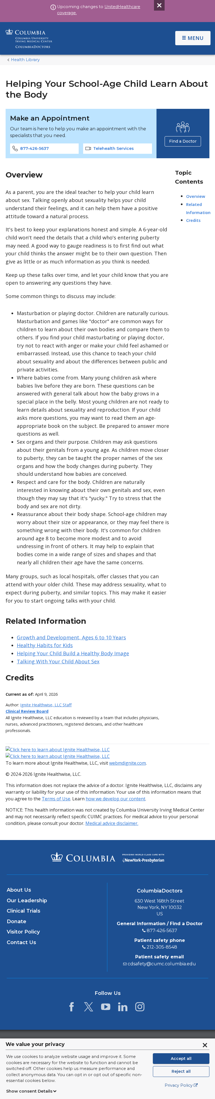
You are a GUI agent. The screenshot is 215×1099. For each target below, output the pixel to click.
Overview (195, 196)
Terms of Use (56, 799)
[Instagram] (139, 1008)
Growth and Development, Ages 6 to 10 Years (71, 637)
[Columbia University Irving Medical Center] (83, 857)
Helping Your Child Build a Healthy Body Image (73, 653)
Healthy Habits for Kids (45, 645)
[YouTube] (105, 1008)
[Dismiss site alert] (159, 5)
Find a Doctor (183, 141)
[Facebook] (71, 1008)
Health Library (25, 59)
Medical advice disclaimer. (111, 823)
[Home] (72, 38)
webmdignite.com (127, 763)
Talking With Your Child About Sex (58, 661)
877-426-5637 (34, 148)
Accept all (181, 1058)
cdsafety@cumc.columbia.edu (162, 963)
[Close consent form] (204, 1045)
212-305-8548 (162, 947)
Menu (196, 38)
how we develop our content (115, 799)
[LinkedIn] (122, 1008)
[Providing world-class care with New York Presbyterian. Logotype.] (143, 857)
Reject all (181, 1071)
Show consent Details (29, 1091)
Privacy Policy (179, 1085)
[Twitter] (88, 1008)
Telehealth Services (113, 148)
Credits (193, 220)
